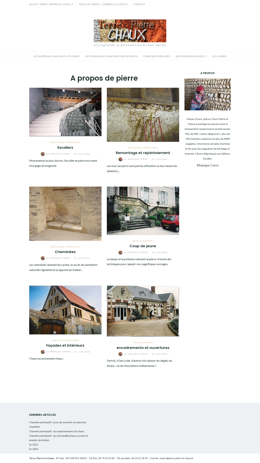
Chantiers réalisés (156, 56)
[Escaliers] (65, 111)
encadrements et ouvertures (143, 347)
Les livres (220, 56)
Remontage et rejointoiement (143, 152)
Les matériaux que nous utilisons (56, 56)
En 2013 (33, 448)
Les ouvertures (143, 343)
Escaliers (65, 147)
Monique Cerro (58, 154)
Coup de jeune (143, 246)
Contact (139, 4)
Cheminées (65, 251)
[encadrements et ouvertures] (143, 310)
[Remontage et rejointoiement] (143, 114)
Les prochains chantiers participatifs (111, 56)
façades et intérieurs (65, 345)
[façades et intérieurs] (65, 309)
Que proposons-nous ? (191, 56)
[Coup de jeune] (143, 210)
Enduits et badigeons (65, 340)
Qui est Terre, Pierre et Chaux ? (51, 4)
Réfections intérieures (65, 142)
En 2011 (33, 444)
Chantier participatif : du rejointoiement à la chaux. (57, 431)
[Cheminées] (65, 213)
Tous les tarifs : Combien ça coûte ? (103, 4)
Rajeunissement (143, 241)
